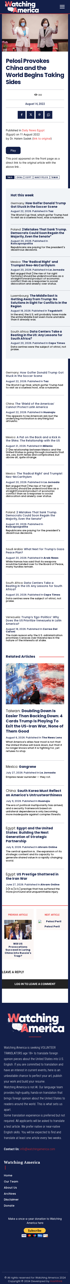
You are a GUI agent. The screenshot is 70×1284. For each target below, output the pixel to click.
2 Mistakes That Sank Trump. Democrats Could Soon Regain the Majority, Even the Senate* (39, 232)
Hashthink (56, 1281)
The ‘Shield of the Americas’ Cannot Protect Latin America (30, 405)
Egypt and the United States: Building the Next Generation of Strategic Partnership (29, 834)
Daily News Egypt (33, 130)
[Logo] (31, 7)
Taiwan (54, 177)
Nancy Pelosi (41, 177)
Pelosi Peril (52, 926)
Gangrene (27, 766)
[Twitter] (30, 115)
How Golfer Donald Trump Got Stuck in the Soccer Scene (38, 205)
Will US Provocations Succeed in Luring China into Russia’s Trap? (18, 950)
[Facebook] (21, 115)
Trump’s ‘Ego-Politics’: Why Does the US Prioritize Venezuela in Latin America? (33, 620)
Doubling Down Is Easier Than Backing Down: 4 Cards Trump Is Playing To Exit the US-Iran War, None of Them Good (34, 721)
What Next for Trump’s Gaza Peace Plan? (35, 550)
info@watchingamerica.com (37, 1149)
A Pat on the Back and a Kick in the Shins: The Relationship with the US (33, 439)
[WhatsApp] (48, 115)
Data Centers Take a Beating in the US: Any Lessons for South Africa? (36, 335)
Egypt (28, 177)
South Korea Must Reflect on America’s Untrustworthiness (34, 792)
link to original (42, 138)
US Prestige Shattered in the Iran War (32, 876)
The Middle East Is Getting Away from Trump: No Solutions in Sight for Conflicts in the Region (39, 301)
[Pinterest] (39, 115)
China (20, 177)
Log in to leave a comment (35, 984)
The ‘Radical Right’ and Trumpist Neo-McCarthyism (34, 263)
